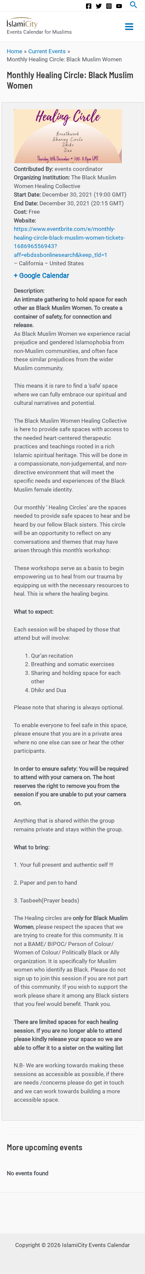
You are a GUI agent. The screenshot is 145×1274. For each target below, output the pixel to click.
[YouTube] (119, 6)
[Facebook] (89, 6)
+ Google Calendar (41, 275)
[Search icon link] (133, 5)
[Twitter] (99, 6)
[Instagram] (109, 6)
